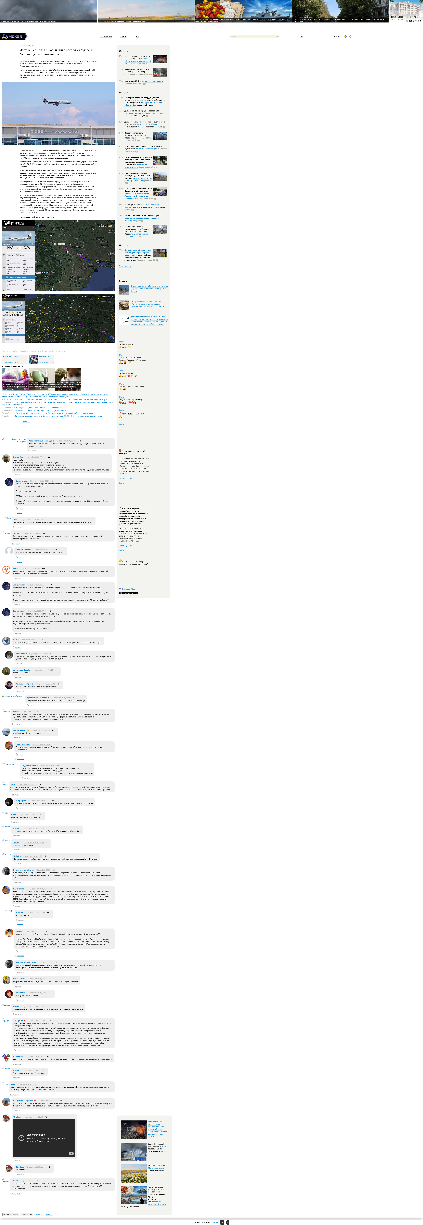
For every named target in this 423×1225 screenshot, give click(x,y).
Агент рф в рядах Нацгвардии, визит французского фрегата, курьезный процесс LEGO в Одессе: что (144, 100)
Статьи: (123, 280)
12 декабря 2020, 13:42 (30, 1006)
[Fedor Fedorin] (6, 983)
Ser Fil (16, 568)
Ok (222, 1222)
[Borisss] (6, 827)
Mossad (15, 711)
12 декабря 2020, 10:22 (26, 784)
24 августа (123, 51)
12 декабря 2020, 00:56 (31, 533)
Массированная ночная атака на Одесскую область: (138, 57)
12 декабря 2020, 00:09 (66, 441)
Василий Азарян (23, 549)
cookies (215, 1222)
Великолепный (23, 744)
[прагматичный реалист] (13, 696)
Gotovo (16, 842)
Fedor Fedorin (19, 979)
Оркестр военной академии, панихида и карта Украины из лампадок (137, 252)
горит (127, 72)
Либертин (20, 992)
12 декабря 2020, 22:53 (33, 1117)
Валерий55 (18, 1056)
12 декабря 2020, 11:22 (32, 856)
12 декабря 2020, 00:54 (35, 457)
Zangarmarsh (22, 481)
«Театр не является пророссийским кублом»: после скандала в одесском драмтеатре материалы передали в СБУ (148, 304)
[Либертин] (9, 997)
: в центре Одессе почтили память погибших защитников (138, 257)
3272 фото (14, 362)
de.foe (16, 640)
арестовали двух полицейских (144, 124)
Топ (137, 37)
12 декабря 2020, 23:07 (29, 1181)
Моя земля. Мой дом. (134, 81)
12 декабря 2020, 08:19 (30, 711)
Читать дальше (125, 478)
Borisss (16, 828)
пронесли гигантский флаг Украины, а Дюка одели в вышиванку (137, 196)
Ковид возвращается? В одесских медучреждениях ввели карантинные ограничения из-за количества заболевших (42, 385)
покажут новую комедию (146, 149)
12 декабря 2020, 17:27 (30, 1070)
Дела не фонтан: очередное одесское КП (142, 111)
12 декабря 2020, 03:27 (39, 481)
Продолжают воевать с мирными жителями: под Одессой (135, 135)
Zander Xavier (19, 730)
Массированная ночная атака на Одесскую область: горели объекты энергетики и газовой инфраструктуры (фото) (157, 1129)
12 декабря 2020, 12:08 (45, 870)
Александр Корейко (22, 670)
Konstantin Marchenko (23, 870)
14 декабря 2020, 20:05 (45, 684)
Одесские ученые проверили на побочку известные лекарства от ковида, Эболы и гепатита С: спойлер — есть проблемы (68, 385)
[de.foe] (6, 644)
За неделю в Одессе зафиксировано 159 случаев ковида (40, 407)
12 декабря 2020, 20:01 (48, 1100)
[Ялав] (8, 518)
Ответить (32, 451)
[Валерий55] (6, 1061)
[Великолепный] (9, 749)
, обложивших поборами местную (143, 125)
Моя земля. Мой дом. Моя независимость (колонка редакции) (121, 21)
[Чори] (5, 784)
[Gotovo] (6, 840)
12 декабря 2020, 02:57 (30, 568)
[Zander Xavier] (6, 735)
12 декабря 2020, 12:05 (41, 744)
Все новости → (125, 266)
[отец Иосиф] (9, 658)
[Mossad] (6, 711)
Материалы (106, 37)
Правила (38, 1214)
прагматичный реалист (38, 698)
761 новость (7, 362)
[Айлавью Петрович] (9, 688)
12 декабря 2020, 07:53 (38, 653)
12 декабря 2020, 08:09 (61, 698)
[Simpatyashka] (9, 805)
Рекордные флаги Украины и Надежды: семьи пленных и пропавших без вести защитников (138, 161)
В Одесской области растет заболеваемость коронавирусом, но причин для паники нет (15, 386)
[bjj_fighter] (6, 1020)
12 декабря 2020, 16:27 (35, 1056)
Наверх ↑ (26, 421)
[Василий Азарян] (9, 554)
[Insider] (9, 936)
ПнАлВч (17, 856)
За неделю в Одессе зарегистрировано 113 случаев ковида (40, 410)
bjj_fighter (18, 1020)
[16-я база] (6, 1121)
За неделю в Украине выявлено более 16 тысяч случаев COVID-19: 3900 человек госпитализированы (58, 416)
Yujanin (16, 533)
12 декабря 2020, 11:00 (40, 800)
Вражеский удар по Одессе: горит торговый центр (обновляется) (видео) (28, 21)
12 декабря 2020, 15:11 (37, 1020)
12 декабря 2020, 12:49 (35, 912)
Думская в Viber (128, 589)
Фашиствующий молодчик (41, 441)
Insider (19, 931)
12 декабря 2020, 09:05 (40, 730)
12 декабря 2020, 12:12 (39, 889)
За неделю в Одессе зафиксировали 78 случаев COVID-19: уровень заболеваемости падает (55, 413)
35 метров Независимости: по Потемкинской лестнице (138, 189)
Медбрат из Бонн (30, 765)
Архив (123, 37)
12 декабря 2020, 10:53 (30, 828)
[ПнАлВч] (6, 854)
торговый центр (134, 73)
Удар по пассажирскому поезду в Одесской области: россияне (137, 175)
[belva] (5, 1084)
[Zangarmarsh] (9, 485)
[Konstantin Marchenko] (6, 874)
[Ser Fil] (6, 573)
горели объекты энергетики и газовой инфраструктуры (137, 61)
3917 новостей (43, 362)
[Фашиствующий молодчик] (14, 441)
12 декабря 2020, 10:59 (34, 842)
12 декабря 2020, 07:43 (43, 670)
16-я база (17, 1117)
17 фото (51, 362)
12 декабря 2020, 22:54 (35, 1167)
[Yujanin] (6, 533)
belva (13, 1084)
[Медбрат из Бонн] (10, 764)
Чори (12, 784)
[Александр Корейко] (6, 674)
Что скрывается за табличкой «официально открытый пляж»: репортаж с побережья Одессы (149, 288)
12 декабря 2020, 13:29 (43, 549)
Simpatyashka (22, 800)
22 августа (123, 245)
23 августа (123, 92)
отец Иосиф (21, 653)
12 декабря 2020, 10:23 (27, 814)
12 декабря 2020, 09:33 (49, 765)
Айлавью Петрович (25, 684)
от (137, 116)
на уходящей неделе (144, 105)
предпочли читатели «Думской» (157, 1203)
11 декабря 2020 (25, 46)
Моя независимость (154, 81)
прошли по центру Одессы (135, 166)
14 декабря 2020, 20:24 (37, 992)
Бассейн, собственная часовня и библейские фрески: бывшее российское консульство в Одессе (138, 230)
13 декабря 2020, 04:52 (33, 931)
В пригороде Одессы (133, 204)
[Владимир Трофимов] (6, 1105)
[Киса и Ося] (6, 462)
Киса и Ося (18, 457)
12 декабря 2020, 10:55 (29, 519)
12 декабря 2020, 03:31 (36, 585)
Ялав (16, 519)
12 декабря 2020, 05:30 (30, 640)
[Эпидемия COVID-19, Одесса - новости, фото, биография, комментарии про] (33, 363)
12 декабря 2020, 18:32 (27, 1084)
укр (301, 36)
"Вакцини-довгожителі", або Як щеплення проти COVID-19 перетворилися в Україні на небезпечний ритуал (60, 399)
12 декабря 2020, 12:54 (37, 979)
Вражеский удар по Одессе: (137, 69)
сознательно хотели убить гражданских (138, 179)
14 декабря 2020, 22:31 (48, 962)
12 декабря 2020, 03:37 (36, 611)
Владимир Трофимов (23, 1100)
